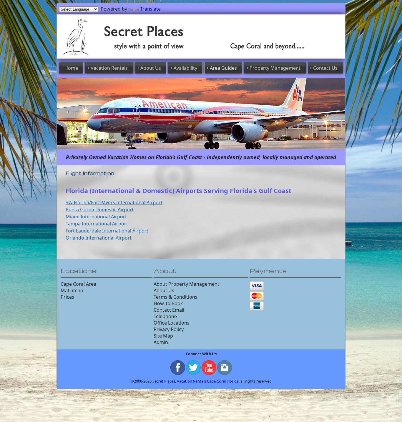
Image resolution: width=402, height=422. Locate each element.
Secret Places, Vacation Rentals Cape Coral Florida (195, 379)
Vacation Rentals (126, 67)
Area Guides (221, 67)
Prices (67, 295)
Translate (150, 9)
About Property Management (186, 282)
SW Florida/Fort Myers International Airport (114, 201)
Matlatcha (72, 289)
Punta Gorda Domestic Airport (100, 208)
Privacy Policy (169, 328)
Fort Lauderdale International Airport (107, 229)
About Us (160, 67)
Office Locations (172, 321)
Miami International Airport (96, 215)
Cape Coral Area (78, 282)
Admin (161, 341)
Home (96, 67)
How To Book (168, 302)
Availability (189, 67)
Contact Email (169, 308)
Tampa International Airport (97, 222)
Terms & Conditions (175, 295)
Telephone (165, 315)
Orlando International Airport (99, 236)
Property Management (262, 67)
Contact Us (303, 67)
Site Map (163, 334)
